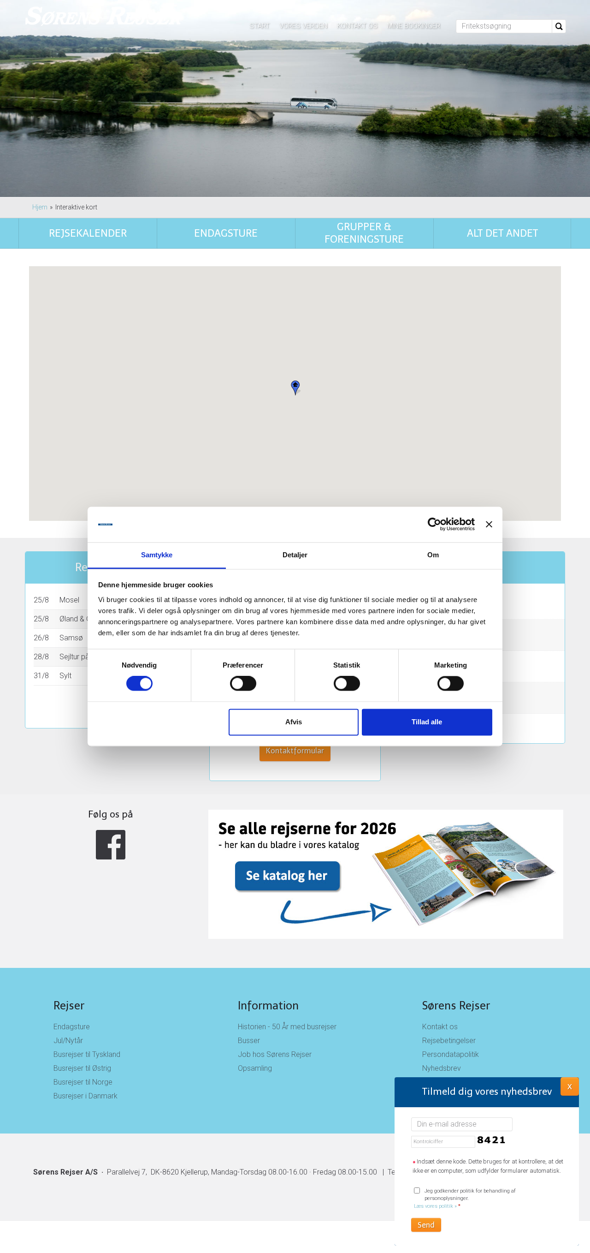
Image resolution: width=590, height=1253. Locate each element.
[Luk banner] (489, 524)
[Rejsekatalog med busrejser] (295, 874)
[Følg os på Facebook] (110, 844)
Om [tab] (433, 555)
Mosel (69, 600)
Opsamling (255, 1068)
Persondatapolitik (450, 1054)
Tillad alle (427, 722)
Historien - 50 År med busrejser (287, 1026)
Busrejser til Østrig (82, 1068)
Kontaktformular (295, 750)
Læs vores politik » (435, 1206)
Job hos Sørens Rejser (275, 1054)
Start (259, 26)
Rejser (68, 1005)
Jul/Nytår (68, 1040)
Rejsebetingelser (449, 1040)
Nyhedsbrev (441, 1068)
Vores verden (303, 26)
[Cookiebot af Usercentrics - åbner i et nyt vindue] (434, 524)
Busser (249, 1040)
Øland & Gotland (85, 619)
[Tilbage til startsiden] (104, 17)
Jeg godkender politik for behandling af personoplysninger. (465, 1199)
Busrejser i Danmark (85, 1096)
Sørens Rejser (456, 1005)
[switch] (243, 683)
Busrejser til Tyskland (86, 1054)
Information (268, 1005)
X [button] (569, 1086)
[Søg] (559, 26)
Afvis (293, 722)
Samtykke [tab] (157, 555)
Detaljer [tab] (295, 555)
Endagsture (71, 1026)
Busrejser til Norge (82, 1082)
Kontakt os (357, 26)
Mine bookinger (413, 26)
